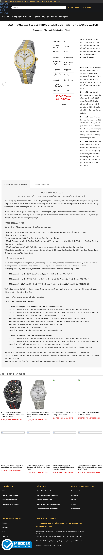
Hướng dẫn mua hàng (44, 499)
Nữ (65, 41)
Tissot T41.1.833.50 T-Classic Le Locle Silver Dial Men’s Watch (12, 466)
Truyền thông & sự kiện (11, 495)
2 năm (66, 91)
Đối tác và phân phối (10, 499)
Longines (74, 495)
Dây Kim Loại (69, 80)
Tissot (67, 30)
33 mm (66, 47)
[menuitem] (5, 16)
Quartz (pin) (68, 57)
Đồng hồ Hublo (86, 67)
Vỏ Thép (67, 75)
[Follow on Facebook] (96, 1)
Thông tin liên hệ (42, 184)
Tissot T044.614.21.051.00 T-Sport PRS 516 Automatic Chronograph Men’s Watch (90, 467)
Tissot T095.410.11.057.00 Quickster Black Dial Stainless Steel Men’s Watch (63, 467)
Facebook (6, 523)
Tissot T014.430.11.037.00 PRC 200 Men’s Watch (88, 414)
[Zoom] (4, 84)
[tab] (16, 184)
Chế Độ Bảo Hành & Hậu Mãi (16, 184)
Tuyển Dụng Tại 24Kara (11, 504)
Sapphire (67, 70)
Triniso (73, 504)
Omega (73, 499)
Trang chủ (37, 30)
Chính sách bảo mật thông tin (47, 508)
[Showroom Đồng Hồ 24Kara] (4, 7)
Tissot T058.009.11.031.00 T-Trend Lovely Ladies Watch (64, 414)
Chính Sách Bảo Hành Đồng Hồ (47, 495)
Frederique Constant (78, 491)
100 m (66, 85)
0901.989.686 (85, 8)
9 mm (66, 52)
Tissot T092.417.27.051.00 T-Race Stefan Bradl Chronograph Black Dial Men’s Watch (12, 415)
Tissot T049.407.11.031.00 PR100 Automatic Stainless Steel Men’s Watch (38, 415)
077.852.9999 (73, 8)
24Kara (5, 491)
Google (5, 527)
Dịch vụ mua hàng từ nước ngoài (48, 504)
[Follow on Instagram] (98, 1)
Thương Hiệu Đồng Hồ (53, 30)
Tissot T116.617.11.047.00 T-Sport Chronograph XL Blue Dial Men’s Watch (38, 467)
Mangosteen (75, 508)
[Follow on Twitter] (100, 1)
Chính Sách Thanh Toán (45, 491)
